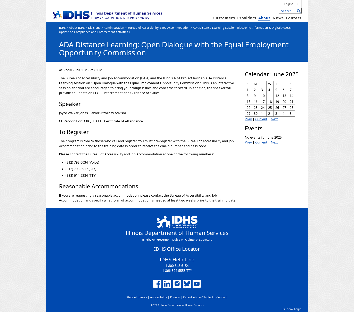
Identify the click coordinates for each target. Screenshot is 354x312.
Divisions (94, 28)
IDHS (62, 28)
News (278, 17)
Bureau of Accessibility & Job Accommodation (158, 28)
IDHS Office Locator (177, 248)
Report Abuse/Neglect (198, 297)
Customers (224, 17)
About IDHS (77, 28)
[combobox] (292, 4)
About (264, 17)
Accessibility (158, 297)
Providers (246, 17)
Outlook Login (292, 309)
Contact (294, 17)
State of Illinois (136, 297)
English (288, 4)
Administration (114, 28)
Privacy (175, 297)
